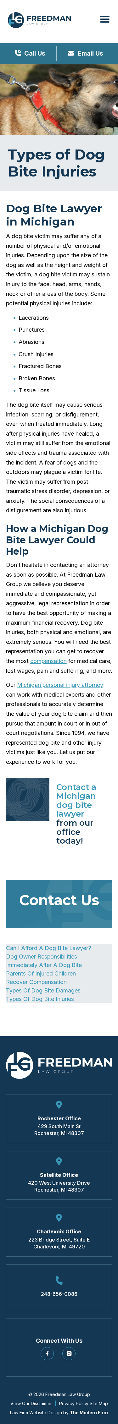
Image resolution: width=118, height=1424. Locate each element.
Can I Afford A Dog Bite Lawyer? (48, 948)
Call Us (34, 53)
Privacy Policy (73, 1403)
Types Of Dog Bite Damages (43, 990)
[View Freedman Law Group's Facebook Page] (48, 1356)
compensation (48, 661)
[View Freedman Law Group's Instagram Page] (70, 1356)
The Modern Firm (89, 1412)
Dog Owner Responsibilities (41, 956)
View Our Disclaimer (31, 1403)
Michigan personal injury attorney (60, 685)
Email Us (89, 53)
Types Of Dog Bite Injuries (40, 999)
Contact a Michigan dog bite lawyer (76, 800)
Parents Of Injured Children (41, 973)
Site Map (99, 1403)
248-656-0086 (59, 1294)
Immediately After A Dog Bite (44, 965)
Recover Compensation (36, 982)
